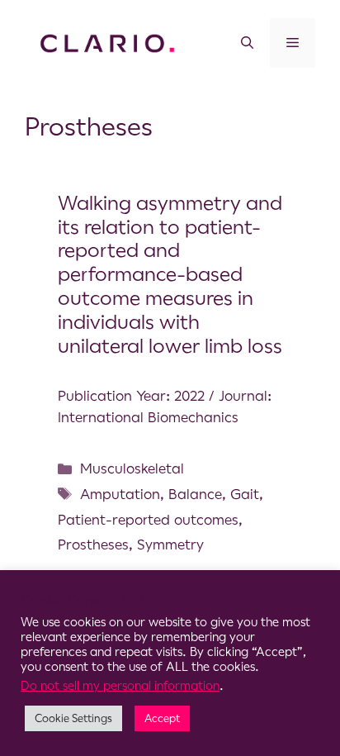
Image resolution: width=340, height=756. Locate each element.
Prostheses (93, 544)
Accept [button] (162, 718)
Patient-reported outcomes (148, 519)
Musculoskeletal (132, 468)
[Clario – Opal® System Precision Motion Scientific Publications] (107, 42)
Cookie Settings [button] (73, 718)
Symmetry (170, 544)
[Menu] (292, 43)
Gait (244, 494)
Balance (195, 494)
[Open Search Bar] (247, 43)
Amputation (120, 494)
